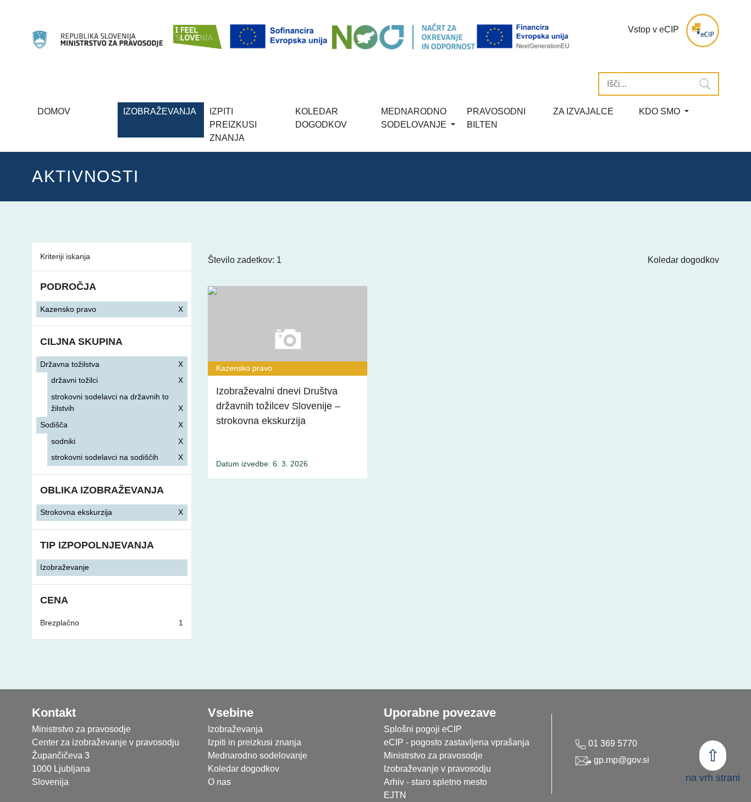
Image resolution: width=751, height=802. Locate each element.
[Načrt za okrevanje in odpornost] (403, 36)
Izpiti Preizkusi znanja (233, 124)
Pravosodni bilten (496, 118)
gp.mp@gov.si (620, 760)
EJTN (395, 795)
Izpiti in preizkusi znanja (254, 742)
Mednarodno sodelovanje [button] (415, 118)
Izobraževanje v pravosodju (437, 768)
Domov (53, 111)
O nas (219, 782)
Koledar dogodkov (683, 260)
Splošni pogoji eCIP (423, 729)
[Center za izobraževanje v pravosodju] (98, 30)
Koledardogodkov (321, 118)
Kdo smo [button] (660, 111)
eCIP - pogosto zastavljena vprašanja (456, 742)
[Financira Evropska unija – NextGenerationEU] (523, 36)
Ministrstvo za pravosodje (433, 755)
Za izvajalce (583, 111)
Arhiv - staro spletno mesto (435, 782)
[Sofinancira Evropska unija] (280, 36)
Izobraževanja (159, 111)
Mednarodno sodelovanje (257, 755)
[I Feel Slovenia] (196, 30)
